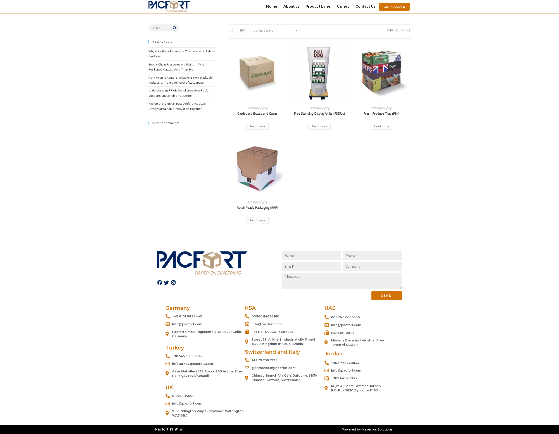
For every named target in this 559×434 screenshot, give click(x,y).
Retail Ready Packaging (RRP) (257, 207)
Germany (178, 308)
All (408, 30)
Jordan (333, 354)
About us (291, 6)
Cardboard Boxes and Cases (257, 113)
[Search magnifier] (174, 28)
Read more (257, 126)
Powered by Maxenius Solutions (367, 429)
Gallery (343, 6)
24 (402, 30)
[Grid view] (232, 30)
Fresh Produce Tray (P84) (382, 113)
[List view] (242, 30)
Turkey (175, 348)
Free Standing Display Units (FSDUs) (319, 113)
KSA (250, 308)
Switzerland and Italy (272, 352)
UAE (329, 308)
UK (169, 387)
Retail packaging (257, 108)
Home (271, 6)
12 (397, 30)
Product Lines (318, 6)
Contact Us (365, 6)
